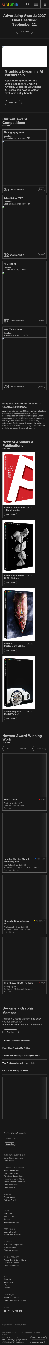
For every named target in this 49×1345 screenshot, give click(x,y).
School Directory (10, 1247)
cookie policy (20, 1342)
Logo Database (9, 1187)
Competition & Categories (13, 1158)
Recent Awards (9, 1197)
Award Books (9, 1216)
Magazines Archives (11, 1222)
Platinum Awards (10, 1200)
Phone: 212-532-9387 (12, 1297)
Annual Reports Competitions (15, 1260)
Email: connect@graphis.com (15, 1300)
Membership (8, 1282)
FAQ (5, 1285)
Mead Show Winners (11, 1265)
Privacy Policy (20, 1325)
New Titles (8, 1213)
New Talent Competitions (13, 1244)
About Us (7, 1279)
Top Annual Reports (11, 1263)
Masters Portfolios (10, 1232)
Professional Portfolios (12, 1234)
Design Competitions (11, 1173)
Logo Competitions (11, 1184)
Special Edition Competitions (14, 1181)
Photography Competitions (14, 1179)
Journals (7, 1219)
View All (6, 125)
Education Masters (11, 1250)
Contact (7, 1287)
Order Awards (9, 1160)
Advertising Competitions (13, 1176)
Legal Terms (7, 1325)
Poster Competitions (11, 1170)
